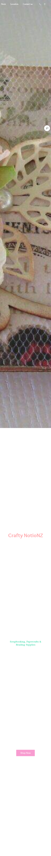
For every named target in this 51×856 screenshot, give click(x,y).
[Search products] (47, 128)
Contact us (28, 4)
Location (14, 4)
